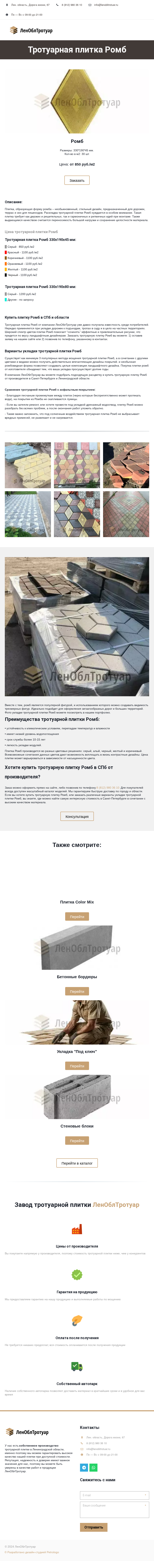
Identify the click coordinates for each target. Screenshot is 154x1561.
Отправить (93, 1527)
